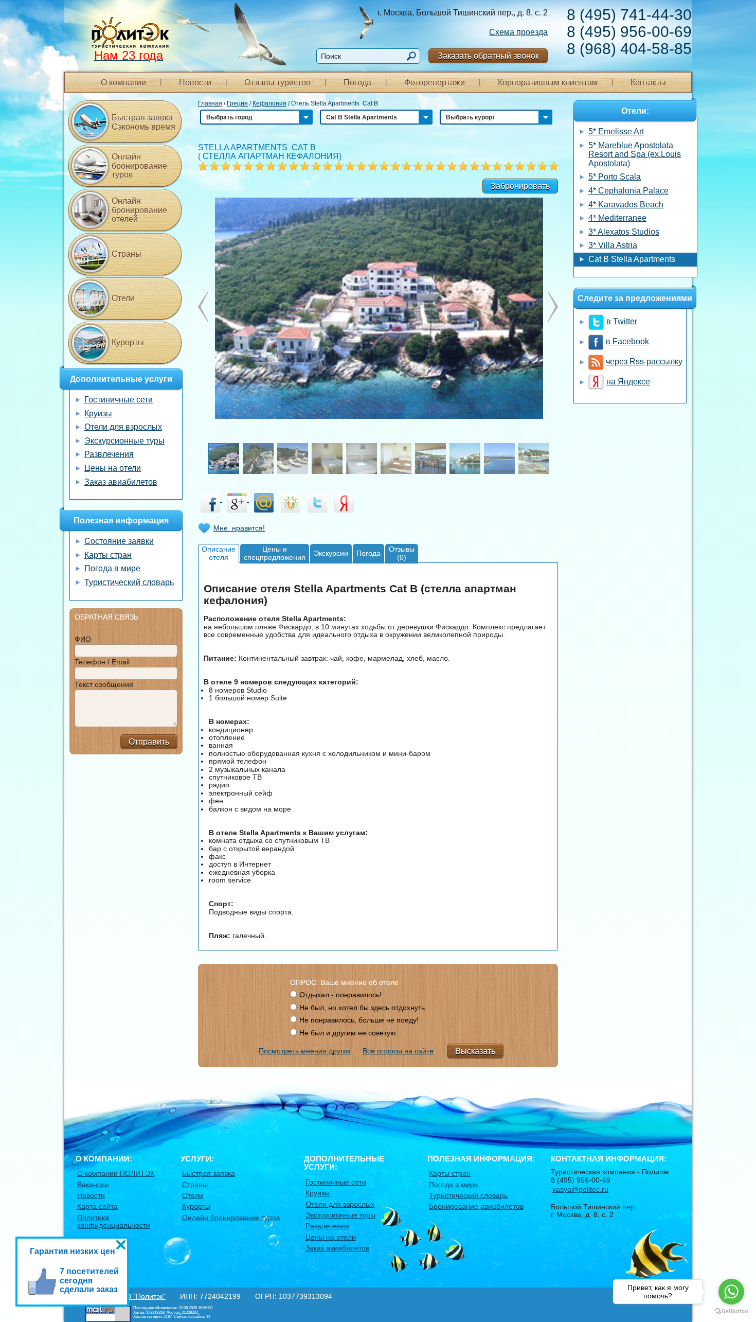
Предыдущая (553, 306)
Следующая (203, 306)
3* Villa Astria (612, 245)
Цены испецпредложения (274, 553)
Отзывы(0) (402, 553)
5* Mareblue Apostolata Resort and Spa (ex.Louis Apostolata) (634, 154)
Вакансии (93, 1184)
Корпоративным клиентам (548, 82)
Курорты (128, 342)
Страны (126, 254)
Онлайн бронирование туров (139, 165)
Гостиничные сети (118, 399)
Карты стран (108, 555)
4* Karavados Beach (625, 204)
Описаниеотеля (219, 553)
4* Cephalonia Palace (628, 190)
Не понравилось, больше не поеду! (359, 1020)
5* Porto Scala (614, 176)
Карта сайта (97, 1206)
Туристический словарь (129, 582)
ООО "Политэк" (140, 1296)
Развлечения (109, 454)
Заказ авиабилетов (120, 482)
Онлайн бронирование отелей (139, 210)
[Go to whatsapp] (731, 1292)
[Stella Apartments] (378, 307)
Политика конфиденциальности (113, 1221)
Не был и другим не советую (347, 1033)
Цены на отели (112, 468)
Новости (195, 82)
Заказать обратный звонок (488, 55)
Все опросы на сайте (398, 1051)
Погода (357, 82)
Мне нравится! (239, 528)
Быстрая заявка (208, 1173)
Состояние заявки (119, 541)
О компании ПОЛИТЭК (115, 1173)
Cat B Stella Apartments (631, 259)
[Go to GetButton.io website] (731, 1311)
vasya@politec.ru (580, 1189)
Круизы (98, 413)
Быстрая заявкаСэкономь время (143, 122)
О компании (123, 82)
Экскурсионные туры (124, 440)
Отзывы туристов (277, 82)
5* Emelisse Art (616, 131)
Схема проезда (518, 32)
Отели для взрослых (123, 426)
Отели (123, 298)
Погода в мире (112, 568)
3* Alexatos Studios (623, 231)
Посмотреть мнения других (305, 1051)
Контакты (648, 82)
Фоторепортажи (434, 82)
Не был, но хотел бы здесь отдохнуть (362, 1007)
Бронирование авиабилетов (476, 1206)
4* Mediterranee (617, 218)
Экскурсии (331, 553)
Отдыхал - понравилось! (340, 995)
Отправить (149, 741)
